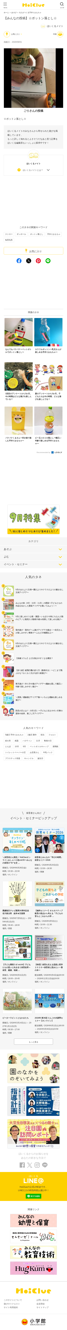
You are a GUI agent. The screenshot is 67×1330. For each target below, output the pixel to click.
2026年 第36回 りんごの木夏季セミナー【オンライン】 (49, 1019)
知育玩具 (9, 240)
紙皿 (17, 741)
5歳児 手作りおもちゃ (14, 735)
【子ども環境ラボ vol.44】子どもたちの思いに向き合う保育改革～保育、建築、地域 (16, 967)
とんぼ (8, 746)
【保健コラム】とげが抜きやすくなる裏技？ (34, 658)
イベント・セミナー (16, 564)
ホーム (6, 12)
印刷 (55, 34)
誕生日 (40, 758)
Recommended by (44, 452)
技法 (42, 735)
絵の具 (8, 741)
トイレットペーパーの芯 (15, 752)
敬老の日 (48, 741)
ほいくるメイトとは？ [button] (33, 170)
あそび (14, 12)
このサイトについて (13, 1300)
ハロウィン (27, 741)
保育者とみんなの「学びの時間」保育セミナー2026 (49, 858)
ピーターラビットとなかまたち (15, 1018)
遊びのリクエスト (12, 1304)
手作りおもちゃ (53, 234)
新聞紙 (55, 746)
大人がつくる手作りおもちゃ (30, 12)
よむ (6, 556)
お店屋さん (34, 752)
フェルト (52, 735)
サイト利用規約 (11, 1307)
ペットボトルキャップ (39, 746)
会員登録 (40, 1304)
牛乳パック (48, 752)
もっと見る (33, 1042)
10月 (17, 746)
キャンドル (29, 758)
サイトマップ (42, 1307)
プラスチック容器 (12, 758)
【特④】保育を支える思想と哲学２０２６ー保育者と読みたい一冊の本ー (49, 967)
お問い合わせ (42, 1300)
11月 (38, 741)
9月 (24, 746)
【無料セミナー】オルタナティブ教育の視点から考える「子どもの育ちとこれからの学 (49, 913)
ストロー (9, 234)
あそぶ (8, 549)
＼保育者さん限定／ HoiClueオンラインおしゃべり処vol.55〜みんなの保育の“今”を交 (17, 860)
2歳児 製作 (32, 735)
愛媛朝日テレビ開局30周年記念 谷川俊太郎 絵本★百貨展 (16, 912)
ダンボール (21, 234)
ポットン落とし (36, 234)
